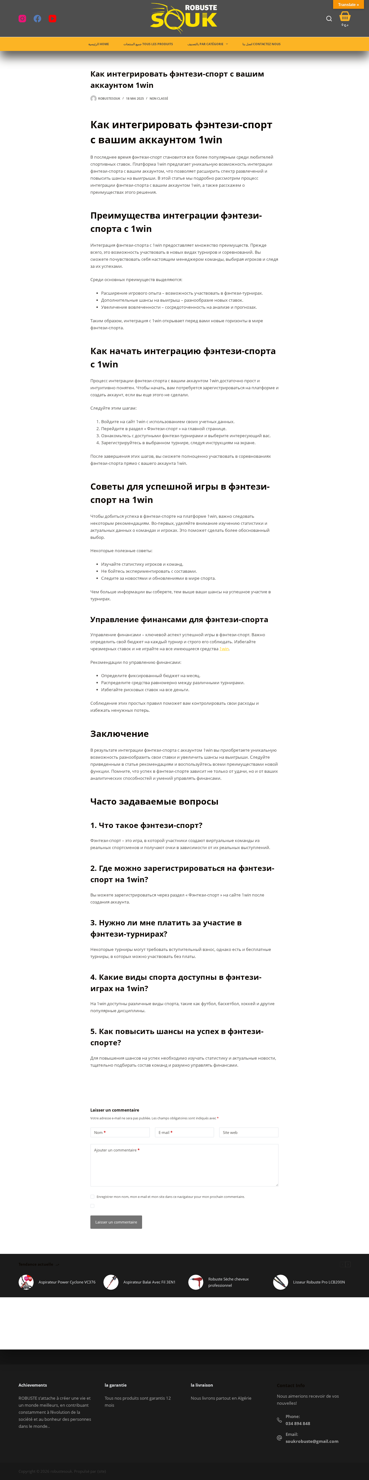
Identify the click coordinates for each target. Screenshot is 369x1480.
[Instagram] (22, 18)
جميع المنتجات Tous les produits (148, 44)
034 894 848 (298, 1423)
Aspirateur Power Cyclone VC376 (67, 1281)
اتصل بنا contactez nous (261, 44)
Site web (230, 1132)
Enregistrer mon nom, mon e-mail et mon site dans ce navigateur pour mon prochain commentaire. (171, 1196)
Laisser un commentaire (116, 1222)
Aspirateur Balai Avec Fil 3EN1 (150, 1281)
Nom (100, 1132)
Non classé (159, 98)
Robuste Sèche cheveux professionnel (228, 1282)
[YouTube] (52, 18)
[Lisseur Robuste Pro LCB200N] (280, 1282)
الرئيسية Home (98, 44)
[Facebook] (37, 18)
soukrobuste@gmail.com (312, 1441)
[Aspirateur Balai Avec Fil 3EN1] (110, 1282)
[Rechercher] (329, 18)
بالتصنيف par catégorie (205, 44)
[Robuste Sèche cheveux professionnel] (195, 1282)
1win (224, 649)
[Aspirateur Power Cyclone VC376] (26, 1282)
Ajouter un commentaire (117, 1149)
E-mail (165, 1132)
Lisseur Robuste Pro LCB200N (319, 1281)
